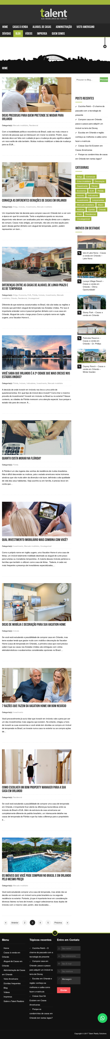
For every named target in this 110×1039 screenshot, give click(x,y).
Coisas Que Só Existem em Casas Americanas (38, 1000)
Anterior (14, 922)
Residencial (33, 125)
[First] (6, 923)
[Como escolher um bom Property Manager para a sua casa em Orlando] (36, 766)
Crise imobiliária (84, 181)
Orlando (14, 298)
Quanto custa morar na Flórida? (21, 458)
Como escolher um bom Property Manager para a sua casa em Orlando (34, 789)
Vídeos (28, 33)
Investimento (31, 206)
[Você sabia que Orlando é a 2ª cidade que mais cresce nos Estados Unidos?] (36, 352)
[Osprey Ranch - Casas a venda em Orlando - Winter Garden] (91, 355)
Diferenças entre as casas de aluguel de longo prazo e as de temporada (35, 286)
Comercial (90, 176)
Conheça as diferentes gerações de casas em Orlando (34, 200)
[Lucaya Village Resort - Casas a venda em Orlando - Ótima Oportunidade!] (91, 270)
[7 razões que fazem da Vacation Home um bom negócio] (36, 684)
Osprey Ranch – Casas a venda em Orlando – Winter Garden (94, 369)
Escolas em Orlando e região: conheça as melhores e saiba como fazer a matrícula (91, 137)
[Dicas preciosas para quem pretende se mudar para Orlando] (36, 94)
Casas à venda (20, 27)
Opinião (91, 209)
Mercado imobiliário (20, 125)
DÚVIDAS (6, 33)
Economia (22, 295)
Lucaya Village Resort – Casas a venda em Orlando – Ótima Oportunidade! (93, 285)
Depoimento (82, 186)
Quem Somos (58, 33)
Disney (94, 186)
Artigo (15, 206)
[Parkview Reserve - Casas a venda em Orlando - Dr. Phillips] (91, 327)
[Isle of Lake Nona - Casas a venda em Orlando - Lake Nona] (91, 242)
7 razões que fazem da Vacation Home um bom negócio (34, 706)
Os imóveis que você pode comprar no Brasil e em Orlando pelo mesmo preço (36, 877)
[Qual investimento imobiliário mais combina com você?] (36, 518)
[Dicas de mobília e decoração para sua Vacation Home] (36, 601)
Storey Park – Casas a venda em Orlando (93, 314)
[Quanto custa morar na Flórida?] (36, 437)
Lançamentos (98, 200)
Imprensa (42, 33)
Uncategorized (33, 298)
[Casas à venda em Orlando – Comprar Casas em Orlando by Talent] (55, 14)
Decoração (99, 181)
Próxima (58, 922)
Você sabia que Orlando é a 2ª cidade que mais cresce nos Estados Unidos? (36, 375)
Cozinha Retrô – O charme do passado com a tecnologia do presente (89, 110)
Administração (64, 27)
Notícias (80, 209)
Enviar (64, 990)
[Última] (67, 923)
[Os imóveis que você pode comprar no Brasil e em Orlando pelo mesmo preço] (36, 854)
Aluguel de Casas (42, 27)
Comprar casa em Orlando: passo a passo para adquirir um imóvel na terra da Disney (89, 123)
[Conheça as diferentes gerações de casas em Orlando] (36, 179)
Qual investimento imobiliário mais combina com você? (35, 540)
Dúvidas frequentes (12, 983)
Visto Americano (85, 27)
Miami (100, 204)
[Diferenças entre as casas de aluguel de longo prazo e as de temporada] (36, 264)
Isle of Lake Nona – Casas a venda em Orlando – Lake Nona (94, 255)
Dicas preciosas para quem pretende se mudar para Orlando (33, 117)
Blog (18, 33)
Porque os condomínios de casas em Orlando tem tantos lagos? (41, 1013)
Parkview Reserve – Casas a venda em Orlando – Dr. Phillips (92, 340)
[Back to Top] (55, 933)
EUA (29, 295)
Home (5, 27)
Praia (79, 214)
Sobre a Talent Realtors (14, 1001)
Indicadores (31, 383)
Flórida (34, 295)
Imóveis (22, 206)
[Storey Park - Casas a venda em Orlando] (91, 301)
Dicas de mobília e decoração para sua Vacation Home (34, 624)
